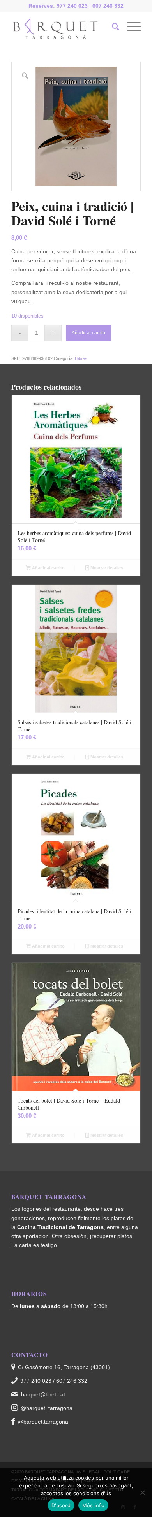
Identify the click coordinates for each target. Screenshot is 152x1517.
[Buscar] (111, 26)
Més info (93, 1505)
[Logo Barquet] (63, 26)
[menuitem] (111, 26)
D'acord (61, 1505)
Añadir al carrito (88, 332)
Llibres (81, 358)
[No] (142, 1492)
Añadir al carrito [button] (48, 567)
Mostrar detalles (106, 567)
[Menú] (130, 26)
